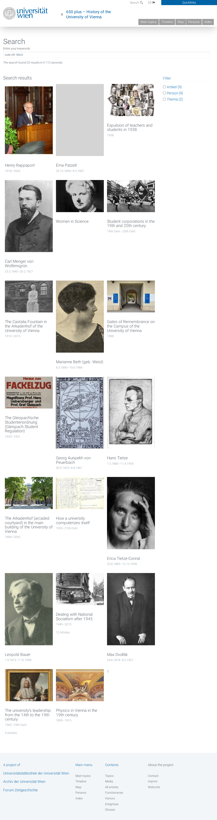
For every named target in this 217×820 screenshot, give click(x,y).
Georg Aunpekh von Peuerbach (73, 460)
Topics (109, 775)
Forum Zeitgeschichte (20, 790)
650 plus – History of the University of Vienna (88, 14)
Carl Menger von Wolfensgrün (19, 263)
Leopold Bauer (18, 654)
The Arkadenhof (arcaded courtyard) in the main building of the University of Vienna (29, 525)
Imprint (152, 781)
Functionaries (114, 792)
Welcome (154, 787)
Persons (194, 22)
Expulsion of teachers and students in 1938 (130, 127)
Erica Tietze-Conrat (123, 558)
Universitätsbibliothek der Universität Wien (36, 773)
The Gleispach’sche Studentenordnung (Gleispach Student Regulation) (22, 424)
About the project (160, 765)
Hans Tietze (117, 458)
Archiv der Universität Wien (24, 781)
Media (109, 781)
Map (181, 22)
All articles (111, 787)
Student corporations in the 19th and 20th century (131, 223)
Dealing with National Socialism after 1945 (74, 616)
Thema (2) (175, 99)
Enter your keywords (16, 48)
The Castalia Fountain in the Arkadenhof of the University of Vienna (26, 326)
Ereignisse (111, 804)
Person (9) (175, 93)
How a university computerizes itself (73, 520)
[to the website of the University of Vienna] (25, 13)
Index (208, 22)
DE (150, 2)
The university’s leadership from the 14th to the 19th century (28, 715)
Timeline (167, 22)
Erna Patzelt (66, 165)
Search (135, 2)
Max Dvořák (117, 654)
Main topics (148, 22)
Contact (153, 775)
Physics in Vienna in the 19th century (76, 712)
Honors (110, 798)
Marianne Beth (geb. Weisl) (79, 362)
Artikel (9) (174, 87)
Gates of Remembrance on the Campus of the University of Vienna (131, 326)
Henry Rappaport (20, 165)
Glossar (110, 809)
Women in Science (72, 221)
